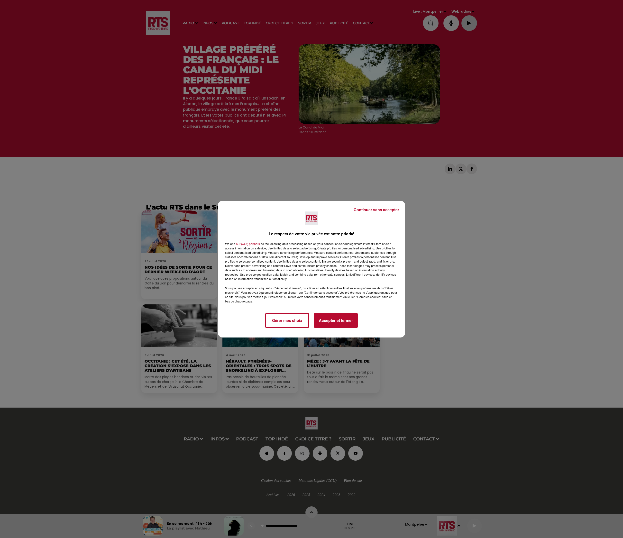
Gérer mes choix (287, 320)
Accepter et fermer (336, 320)
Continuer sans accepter (376, 209)
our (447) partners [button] (248, 244)
